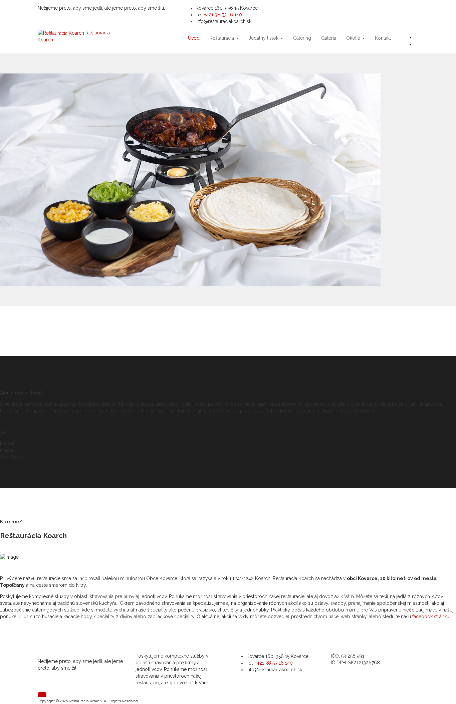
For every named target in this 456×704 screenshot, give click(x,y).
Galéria (328, 38)
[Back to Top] (42, 694)
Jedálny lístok (264, 38)
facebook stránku (430, 616)
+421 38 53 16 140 (223, 14)
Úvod (194, 38)
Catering (302, 38)
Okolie (354, 38)
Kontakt (383, 38)
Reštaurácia (222, 38)
